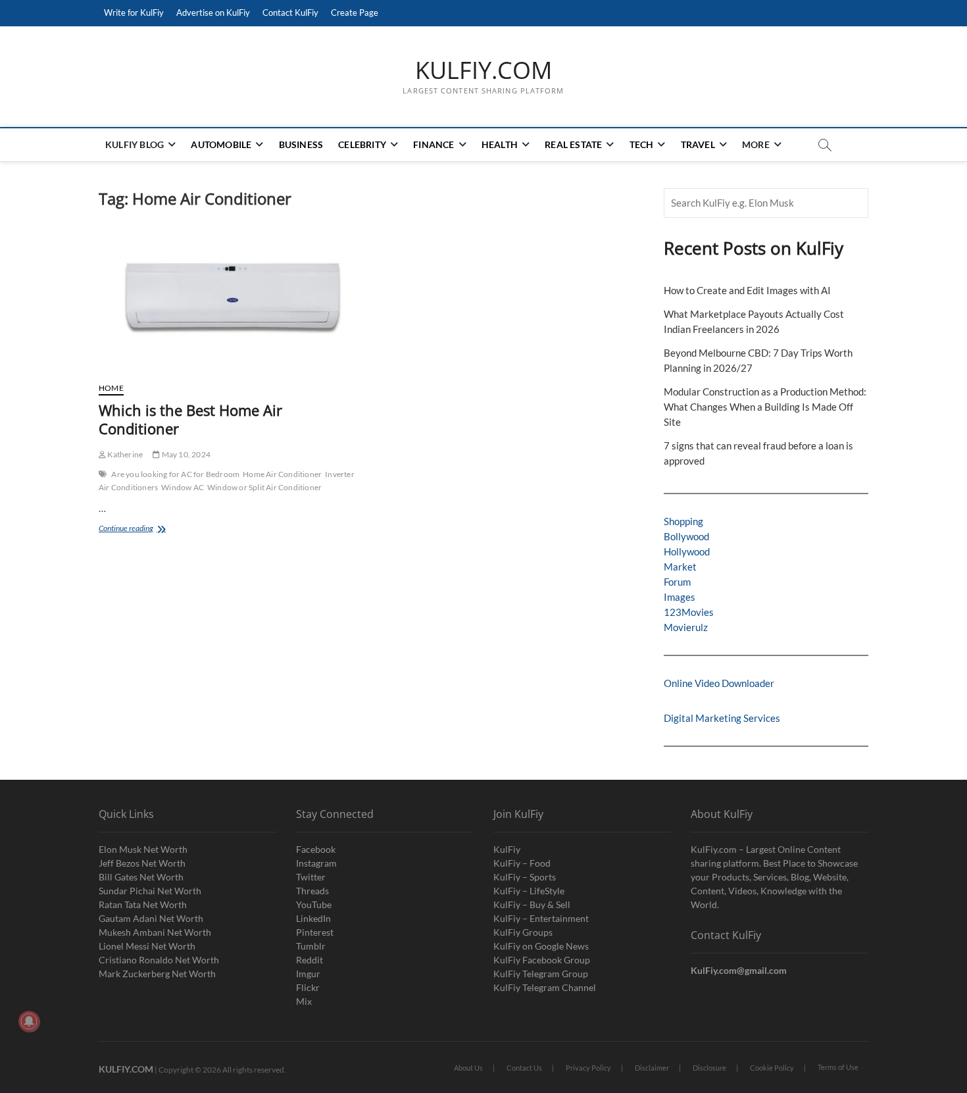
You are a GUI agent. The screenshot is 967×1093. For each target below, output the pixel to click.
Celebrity (362, 144)
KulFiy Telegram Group (540, 973)
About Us (468, 1067)
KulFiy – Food (522, 863)
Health (500, 144)
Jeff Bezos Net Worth (142, 863)
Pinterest (315, 932)
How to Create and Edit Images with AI (747, 290)
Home (111, 388)
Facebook (315, 849)
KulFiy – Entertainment (541, 918)
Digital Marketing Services (722, 718)
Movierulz (686, 627)
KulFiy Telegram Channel (544, 987)
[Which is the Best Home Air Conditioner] (229, 302)
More (756, 144)
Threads (312, 890)
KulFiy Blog (134, 144)
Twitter (311, 876)
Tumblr (311, 946)
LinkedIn (313, 918)
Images (679, 597)
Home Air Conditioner (282, 474)
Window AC (182, 487)
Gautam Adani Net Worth (151, 918)
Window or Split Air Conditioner (264, 487)
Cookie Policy (772, 1067)
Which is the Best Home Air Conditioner (190, 419)
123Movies (689, 612)
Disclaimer (652, 1067)
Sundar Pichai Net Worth (150, 890)
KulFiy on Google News (541, 946)
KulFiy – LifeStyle (528, 890)
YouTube (314, 904)
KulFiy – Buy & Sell (531, 904)
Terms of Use (838, 1067)
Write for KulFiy (134, 12)
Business (301, 144)
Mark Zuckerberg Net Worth (157, 973)
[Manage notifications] (28, 1021)
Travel (698, 144)
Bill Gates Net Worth (141, 876)
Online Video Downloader (719, 683)
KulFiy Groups (523, 932)
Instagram (316, 863)
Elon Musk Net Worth (143, 849)
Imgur (308, 973)
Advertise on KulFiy (213, 12)
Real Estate (573, 144)
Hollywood (687, 551)
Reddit (309, 959)
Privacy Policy (588, 1067)
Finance (433, 144)
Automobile (221, 144)
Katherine (124, 454)
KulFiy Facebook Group (541, 959)
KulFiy (506, 849)
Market (680, 566)
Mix (304, 1001)
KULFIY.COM (483, 70)
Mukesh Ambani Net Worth (155, 932)
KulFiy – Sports (524, 876)
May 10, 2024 (185, 454)
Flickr (308, 987)
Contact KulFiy (290, 12)
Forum (677, 582)
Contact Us (524, 1067)
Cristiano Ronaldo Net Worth (159, 959)
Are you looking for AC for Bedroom (175, 474)
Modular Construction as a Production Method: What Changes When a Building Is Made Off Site (765, 407)
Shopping (683, 521)
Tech (642, 144)
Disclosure (709, 1067)
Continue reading (144, 529)
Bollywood (686, 536)
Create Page (354, 12)
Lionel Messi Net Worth (147, 946)
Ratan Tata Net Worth (143, 904)
